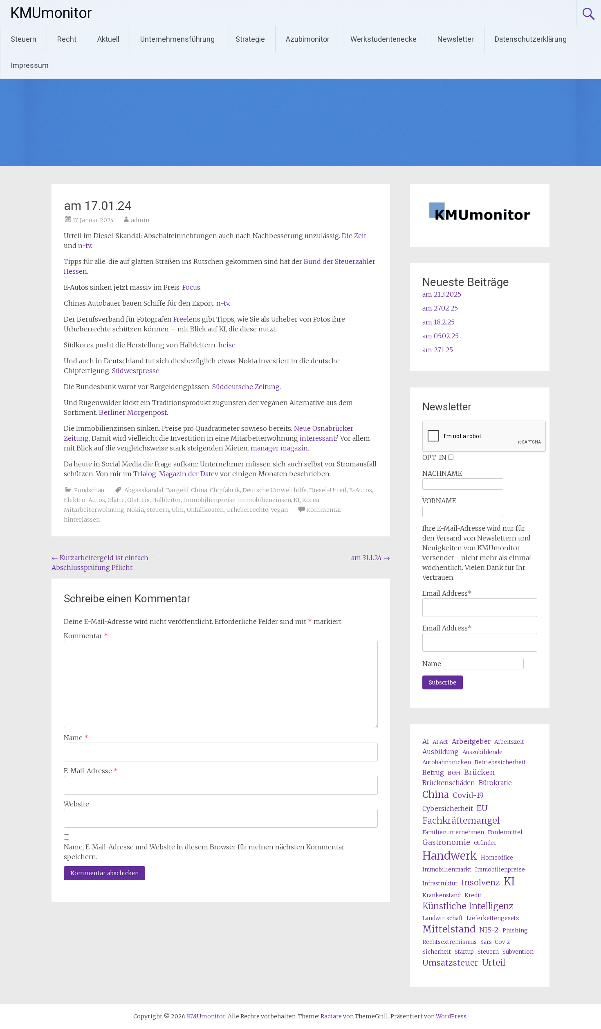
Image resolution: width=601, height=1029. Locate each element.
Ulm (177, 509)
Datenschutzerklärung (531, 39)
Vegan (279, 509)
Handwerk (449, 855)
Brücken (479, 772)
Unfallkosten (205, 509)
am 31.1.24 (370, 558)
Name (76, 738)
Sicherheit (436, 951)
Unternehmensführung (177, 39)
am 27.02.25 (440, 308)
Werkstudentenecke (383, 39)
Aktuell (108, 39)
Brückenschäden (448, 783)
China (199, 490)
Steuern (23, 39)
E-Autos (360, 490)
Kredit (473, 895)
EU (482, 808)
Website (76, 804)
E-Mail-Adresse (91, 771)
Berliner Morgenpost (133, 412)
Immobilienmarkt (446, 869)
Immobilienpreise (209, 500)
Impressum (30, 65)
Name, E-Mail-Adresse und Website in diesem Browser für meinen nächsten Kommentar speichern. (204, 852)
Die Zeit (354, 236)
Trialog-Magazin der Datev (175, 474)
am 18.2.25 (438, 322)
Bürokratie (495, 783)
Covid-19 (468, 795)
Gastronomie (446, 842)
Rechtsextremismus (449, 942)
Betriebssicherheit (500, 762)
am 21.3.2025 (441, 294)
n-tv (84, 245)
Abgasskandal (144, 490)
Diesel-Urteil (328, 490)
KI (297, 500)
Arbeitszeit (509, 742)
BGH (454, 773)
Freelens (186, 319)
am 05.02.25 (440, 336)
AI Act (440, 742)
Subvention (518, 951)
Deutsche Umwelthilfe (274, 490)
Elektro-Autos (84, 500)
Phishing (515, 930)
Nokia (135, 509)
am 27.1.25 (437, 350)
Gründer (485, 843)
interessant (317, 438)
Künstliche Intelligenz (468, 906)
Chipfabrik (225, 490)
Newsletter (455, 39)
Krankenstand (441, 895)
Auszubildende (482, 752)
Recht (66, 39)
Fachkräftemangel (461, 820)
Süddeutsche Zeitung (246, 387)
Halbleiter (166, 500)
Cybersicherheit (447, 808)
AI (425, 741)
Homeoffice (497, 857)
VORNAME (439, 501)
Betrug (433, 772)
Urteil (493, 962)
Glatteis (138, 500)
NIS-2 (489, 929)
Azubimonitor (308, 39)
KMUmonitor (51, 13)
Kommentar (86, 636)
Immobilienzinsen (264, 500)
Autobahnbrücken (446, 762)
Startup (464, 951)
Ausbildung (440, 752)
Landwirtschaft (442, 918)
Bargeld (177, 490)
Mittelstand (448, 929)
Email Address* (447, 593)
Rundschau (89, 490)
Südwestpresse (135, 371)
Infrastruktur (439, 883)
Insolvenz (480, 882)
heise (226, 345)
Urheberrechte (247, 509)
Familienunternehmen (453, 832)
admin (140, 220)
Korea (310, 500)
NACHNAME (442, 473)
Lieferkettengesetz (492, 918)
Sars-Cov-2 (495, 942)
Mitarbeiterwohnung (94, 509)
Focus (191, 287)
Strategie (250, 39)
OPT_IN (434, 457)
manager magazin (279, 448)
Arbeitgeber (471, 741)
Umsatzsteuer (450, 962)
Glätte (116, 500)
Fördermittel (505, 832)
